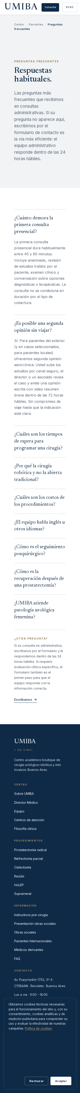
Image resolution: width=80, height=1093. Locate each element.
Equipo (19, 811)
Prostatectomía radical (30, 850)
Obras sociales (25, 932)
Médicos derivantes (28, 950)
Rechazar (36, 1081)
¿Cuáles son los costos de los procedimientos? (39, 501)
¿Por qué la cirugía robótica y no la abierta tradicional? (38, 473)
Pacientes (36, 24)
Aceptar (61, 1081)
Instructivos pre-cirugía (31, 915)
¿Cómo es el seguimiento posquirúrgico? (39, 550)
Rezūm (19, 876)
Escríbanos (23, 699)
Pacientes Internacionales (33, 941)
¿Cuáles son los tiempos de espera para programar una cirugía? (38, 441)
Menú (70, 7)
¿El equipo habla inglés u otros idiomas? (39, 526)
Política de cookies (38, 1028)
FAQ (17, 959)
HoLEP (19, 885)
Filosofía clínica (25, 829)
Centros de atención (29, 820)
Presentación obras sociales (35, 923)
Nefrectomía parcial (28, 858)
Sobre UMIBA (24, 793)
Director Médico (26, 802)
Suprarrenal (22, 894)
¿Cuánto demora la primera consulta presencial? (33, 225)
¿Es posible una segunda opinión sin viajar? (38, 327)
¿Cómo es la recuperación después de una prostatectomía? (39, 578)
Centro (19, 24)
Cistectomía (22, 867)
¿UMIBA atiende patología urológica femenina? (34, 610)
